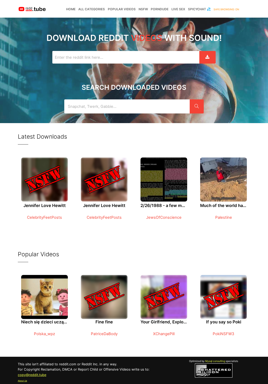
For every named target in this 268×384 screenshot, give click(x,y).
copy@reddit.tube (32, 375)
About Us (22, 380)
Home (71, 9)
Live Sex (178, 9)
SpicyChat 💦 (199, 9)
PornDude (160, 9)
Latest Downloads (42, 136)
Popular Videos (122, 9)
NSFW (143, 9)
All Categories (91, 9)
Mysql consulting (215, 361)
